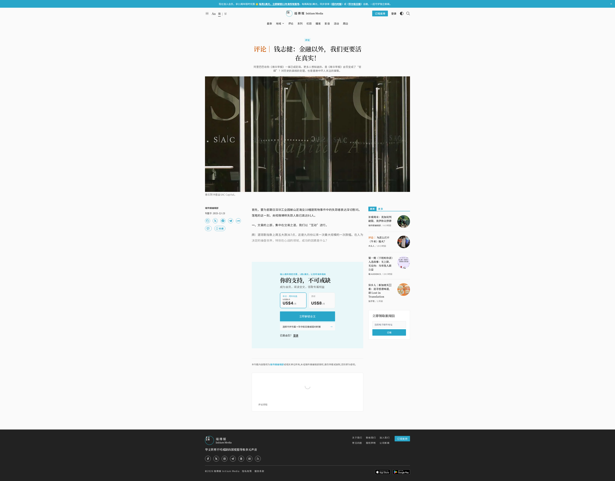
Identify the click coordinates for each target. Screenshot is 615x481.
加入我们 (385, 437)
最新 (372, 208)
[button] (278, 23)
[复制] (207, 220)
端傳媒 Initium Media (226, 471)
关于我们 (357, 437)
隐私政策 (247, 471)
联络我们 (371, 437)
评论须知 (262, 404)
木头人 (371, 245)
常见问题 (357, 442)
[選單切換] (283, 23)
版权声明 (371, 442)
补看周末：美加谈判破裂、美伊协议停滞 (379, 219)
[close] (611, 3)
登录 (295, 335)
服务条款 (259, 471)
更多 (380, 208)
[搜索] (407, 13)
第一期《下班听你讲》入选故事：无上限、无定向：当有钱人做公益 (380, 263)
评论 (307, 40)
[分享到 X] (215, 220)
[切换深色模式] (400, 13)
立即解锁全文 (307, 316)
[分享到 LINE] (238, 220)
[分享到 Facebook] (223, 220)
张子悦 (371, 301)
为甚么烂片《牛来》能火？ (379, 239)
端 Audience (374, 273)
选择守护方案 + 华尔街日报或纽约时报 (302, 326)
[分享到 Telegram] (230, 220)
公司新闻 (385, 442)
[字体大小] (214, 14)
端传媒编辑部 (277, 364)
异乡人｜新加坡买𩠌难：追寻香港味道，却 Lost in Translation (379, 290)
